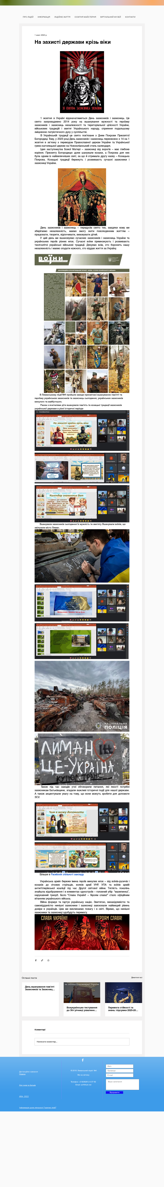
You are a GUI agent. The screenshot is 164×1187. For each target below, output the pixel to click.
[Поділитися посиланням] (42, 960)
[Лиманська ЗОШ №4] (83, 1060)
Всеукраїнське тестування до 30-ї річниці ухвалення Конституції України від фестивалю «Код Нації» (82, 1009)
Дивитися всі (136, 977)
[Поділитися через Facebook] (36, 960)
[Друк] (48, 960)
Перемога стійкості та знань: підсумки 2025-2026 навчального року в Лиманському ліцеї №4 (123, 1009)
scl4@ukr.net (86, 1085)
